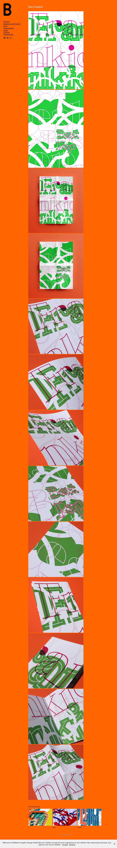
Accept (65, 845)
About (5, 30)
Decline (72, 845)
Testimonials (8, 34)
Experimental (8, 28)
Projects (6, 22)
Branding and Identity (12, 24)
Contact (6, 32)
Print (5, 26)
